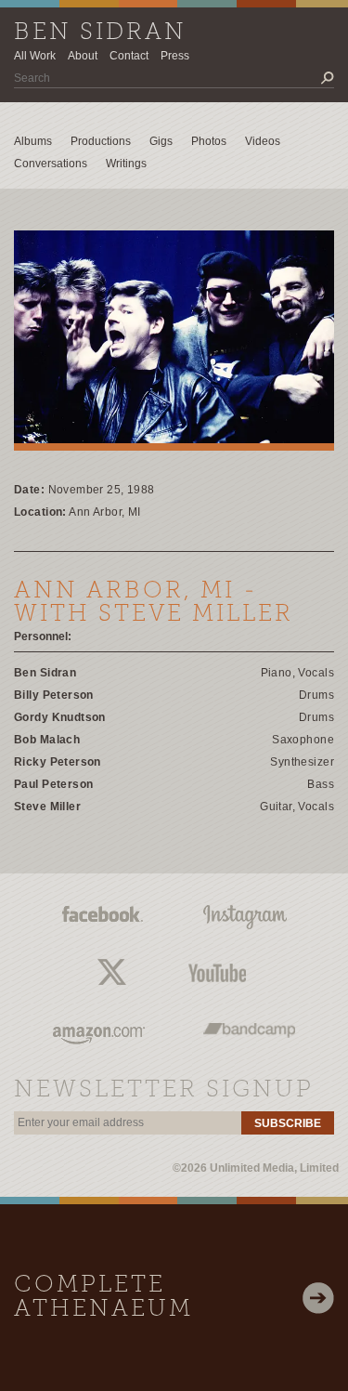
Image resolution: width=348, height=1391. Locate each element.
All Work (35, 55)
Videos (262, 141)
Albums (33, 141)
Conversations (50, 163)
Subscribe (287, 1123)
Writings (126, 163)
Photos (208, 141)
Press (175, 55)
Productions (101, 141)
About (82, 55)
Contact (129, 55)
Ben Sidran (100, 33)
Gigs (161, 141)
